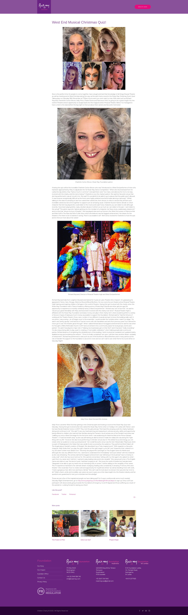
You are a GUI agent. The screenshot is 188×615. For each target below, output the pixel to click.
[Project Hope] (122, 523)
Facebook (55, 494)
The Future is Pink (58, 540)
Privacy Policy (42, 582)
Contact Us (41, 578)
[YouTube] (146, 611)
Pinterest (72, 494)
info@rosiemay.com (73, 579)
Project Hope (113, 540)
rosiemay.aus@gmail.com (105, 581)
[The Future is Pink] (65, 523)
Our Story (40, 566)
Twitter (64, 494)
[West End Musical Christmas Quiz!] (94, 58)
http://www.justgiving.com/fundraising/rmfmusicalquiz (96, 481)
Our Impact (41, 570)
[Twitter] (143, 611)
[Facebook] (139, 611)
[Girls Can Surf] (94, 523)
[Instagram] (149, 611)
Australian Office (42, 574)
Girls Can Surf (85, 540)
